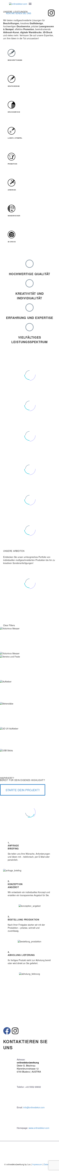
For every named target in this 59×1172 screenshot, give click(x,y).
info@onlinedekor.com (34, 1107)
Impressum (37, 1164)
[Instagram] (51, 13)
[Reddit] (24, 482)
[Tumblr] (15, 482)
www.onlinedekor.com (39, 1127)
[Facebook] (2, 482)
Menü (30, 4)
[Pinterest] (11, 482)
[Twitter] (6, 482)
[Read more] (6, 4)
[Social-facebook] (43, 13)
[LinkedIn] (20, 482)
